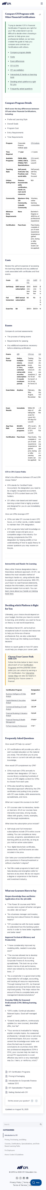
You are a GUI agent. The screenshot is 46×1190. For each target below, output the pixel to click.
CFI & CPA (14, 66)
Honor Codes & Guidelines (14, 1154)
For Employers (10, 1150)
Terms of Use (28, 1182)
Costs (12, 57)
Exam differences (17, 61)
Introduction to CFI (11, 1135)
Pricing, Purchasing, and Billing (15, 1139)
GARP (35, 280)
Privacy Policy (15, 1182)
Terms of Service (20, 1185)
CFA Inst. (31, 354)
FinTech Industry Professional (16, 726)
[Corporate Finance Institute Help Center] (7, 3)
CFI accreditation (17, 70)
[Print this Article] (40, 14)
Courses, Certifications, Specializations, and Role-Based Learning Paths (22, 1145)
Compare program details (20, 52)
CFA (32, 158)
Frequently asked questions (21, 89)
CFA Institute (35, 143)
